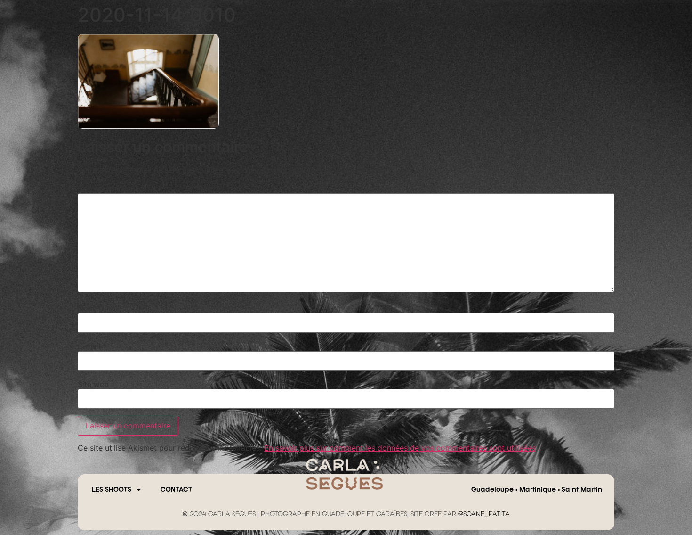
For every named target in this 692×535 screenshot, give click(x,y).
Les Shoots (111, 490)
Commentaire (105, 188)
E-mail (92, 346)
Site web (93, 384)
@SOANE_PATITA (484, 514)
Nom (89, 308)
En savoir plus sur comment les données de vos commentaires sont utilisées (400, 448)
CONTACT (176, 490)
